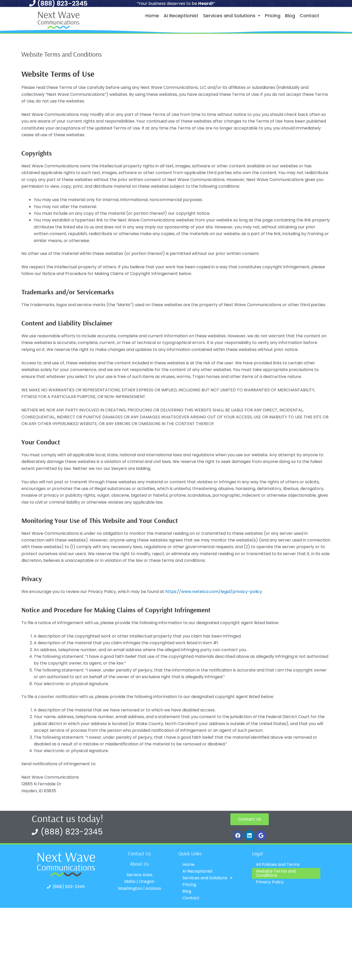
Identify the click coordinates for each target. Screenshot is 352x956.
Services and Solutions (229, 15)
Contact (309, 15)
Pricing (272, 15)
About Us (139, 863)
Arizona (153, 888)
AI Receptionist (181, 15)
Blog (290, 15)
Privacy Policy (270, 882)
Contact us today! (67, 818)
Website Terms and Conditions (276, 873)
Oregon (146, 881)
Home (152, 15)
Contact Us (139, 853)
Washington (130, 888)
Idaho (130, 881)
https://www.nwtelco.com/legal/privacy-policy (213, 592)
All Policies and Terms (278, 864)
